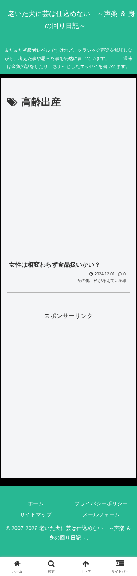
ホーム (36, 503)
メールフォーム (101, 514)
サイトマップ (36, 514)
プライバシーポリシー (101, 503)
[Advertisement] (68, 183)
